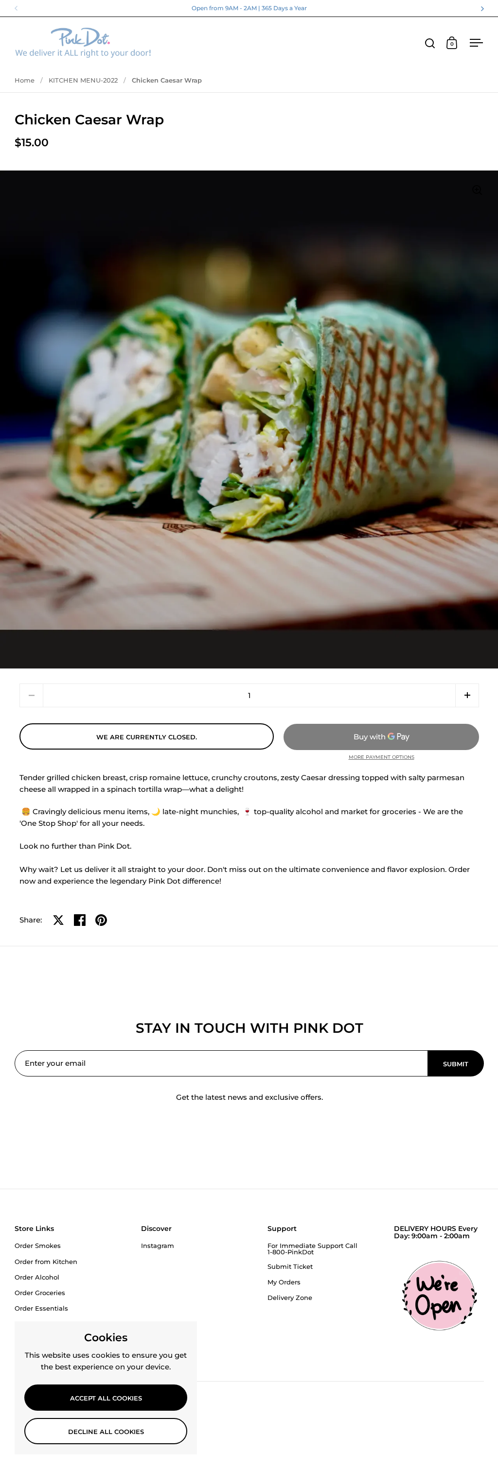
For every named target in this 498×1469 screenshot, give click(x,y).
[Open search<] (430, 43)
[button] (467, 695)
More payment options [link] (381, 757)
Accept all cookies (106, 1398)
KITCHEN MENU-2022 (83, 80)
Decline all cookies (106, 1431)
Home (25, 80)
